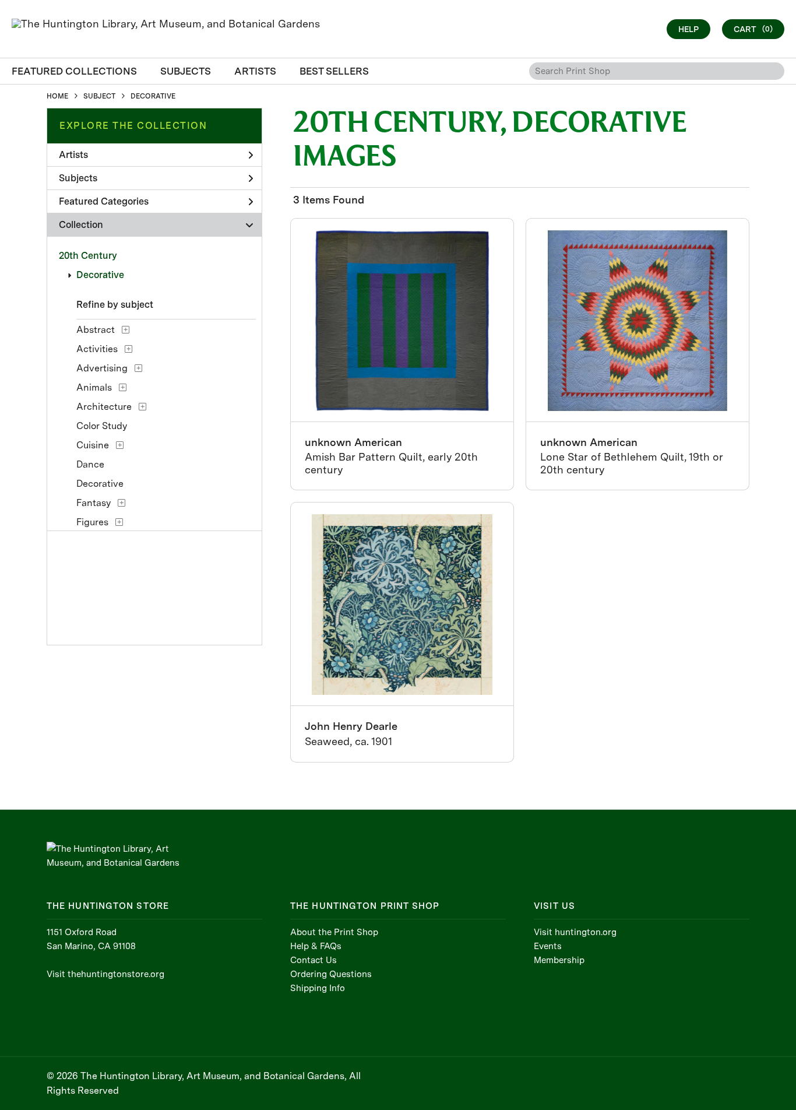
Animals (94, 387)
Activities (97, 348)
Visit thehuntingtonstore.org (105, 974)
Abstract (95, 329)
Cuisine (92, 445)
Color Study (101, 425)
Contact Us (313, 960)
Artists (73, 154)
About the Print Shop (334, 932)
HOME (57, 96)
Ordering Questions (331, 974)
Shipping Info (317, 988)
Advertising (102, 368)
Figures (92, 522)
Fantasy (93, 502)
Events (548, 946)
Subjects (78, 178)
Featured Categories (104, 201)
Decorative (100, 274)
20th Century (88, 255)
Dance (90, 464)
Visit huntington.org (575, 932)
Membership (559, 960)
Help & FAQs (315, 946)
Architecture (104, 406)
